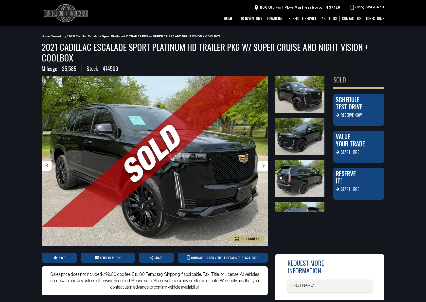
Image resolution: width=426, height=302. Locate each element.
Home (46, 36)
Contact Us (351, 18)
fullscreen (250, 238)
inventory (59, 36)
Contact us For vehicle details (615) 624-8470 (224, 257)
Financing (275, 18)
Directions (375, 18)
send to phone (110, 257)
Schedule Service (302, 18)
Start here (350, 152)
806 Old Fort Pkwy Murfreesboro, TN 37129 (299, 7)
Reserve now (351, 115)
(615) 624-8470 (369, 7)
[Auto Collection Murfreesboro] (66, 13)
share (158, 257)
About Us (329, 18)
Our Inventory (249, 18)
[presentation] (47, 166)
